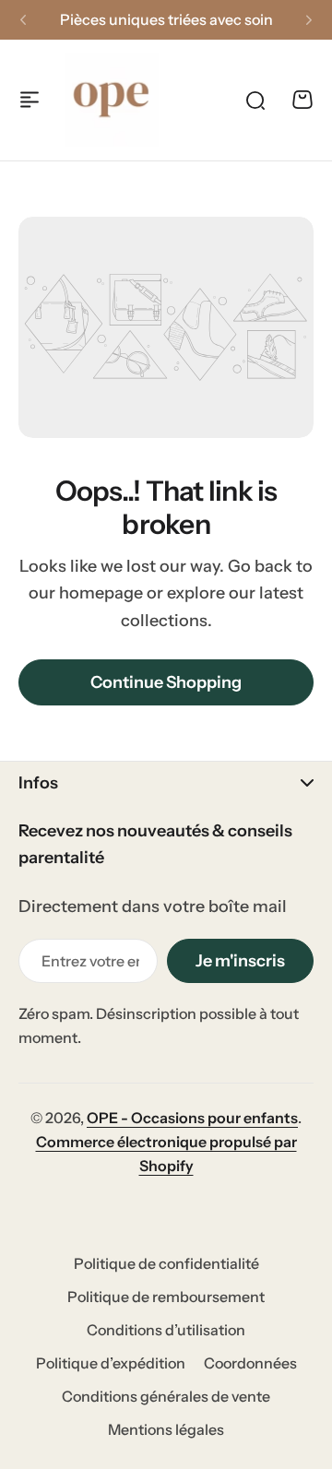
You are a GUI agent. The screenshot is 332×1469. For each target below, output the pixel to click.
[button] (23, 20)
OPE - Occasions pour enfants (192, 1117)
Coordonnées (250, 1363)
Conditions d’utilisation (166, 1330)
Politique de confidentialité (166, 1263)
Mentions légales (166, 1429)
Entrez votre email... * (90, 961)
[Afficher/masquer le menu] (29, 99)
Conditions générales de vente (166, 1396)
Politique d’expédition (110, 1363)
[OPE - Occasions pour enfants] (112, 100)
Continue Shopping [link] (166, 682)
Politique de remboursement (166, 1296)
